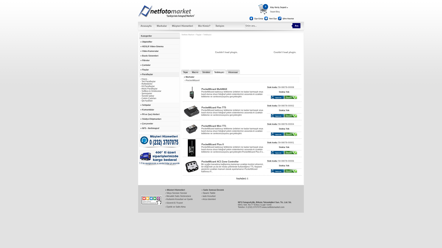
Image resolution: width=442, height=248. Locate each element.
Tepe (185, 72)
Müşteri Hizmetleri (182, 25)
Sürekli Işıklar (148, 96)
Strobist (206, 72)
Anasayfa (146, 25)
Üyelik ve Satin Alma (176, 207)
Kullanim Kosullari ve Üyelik (179, 199)
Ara (296, 25)
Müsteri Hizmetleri (176, 190)
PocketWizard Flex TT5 (213, 107)
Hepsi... (145, 79)
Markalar (162, 25)
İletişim (220, 25)
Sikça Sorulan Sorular (176, 193)
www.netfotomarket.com (273, 207)
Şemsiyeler (147, 93)
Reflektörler (147, 84)
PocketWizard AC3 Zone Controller (220, 161)
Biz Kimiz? (204, 25)
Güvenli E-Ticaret (174, 203)
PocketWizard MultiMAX (214, 89)
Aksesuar (233, 72)
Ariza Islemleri (209, 199)
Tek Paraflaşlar (149, 81)
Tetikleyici (219, 72)
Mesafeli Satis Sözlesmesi (178, 196)
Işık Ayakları (147, 101)
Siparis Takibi (209, 193)
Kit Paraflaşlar (148, 86)
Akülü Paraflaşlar (149, 88)
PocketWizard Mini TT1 (213, 126)
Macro (195, 72)
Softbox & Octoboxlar (151, 91)
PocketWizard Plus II (212, 144)
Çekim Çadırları (149, 98)
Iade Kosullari (209, 196)
